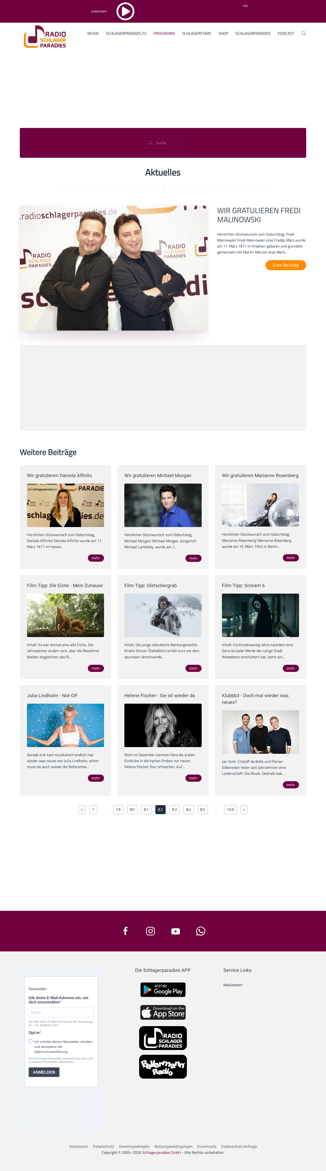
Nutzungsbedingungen (173, 1146)
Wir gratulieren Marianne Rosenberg (260, 475)
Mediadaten (232, 985)
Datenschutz (103, 1146)
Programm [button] (164, 33)
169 (230, 809)
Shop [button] (223, 33)
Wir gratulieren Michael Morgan (157, 475)
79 (118, 809)
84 (188, 809)
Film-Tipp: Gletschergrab (150, 585)
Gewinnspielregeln (134, 1146)
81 (146, 809)
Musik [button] (93, 33)
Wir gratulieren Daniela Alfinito (59, 475)
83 (174, 809)
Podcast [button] (286, 33)
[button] (303, 33)
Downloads (206, 1146)
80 (132, 809)
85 (202, 809)
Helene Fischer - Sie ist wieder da (159, 695)
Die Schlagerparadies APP (163, 970)
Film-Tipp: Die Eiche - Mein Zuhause (65, 585)
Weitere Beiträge (48, 452)
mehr (96, 558)
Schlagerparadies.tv (126, 33)
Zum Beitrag (286, 265)
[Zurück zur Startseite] (43, 36)
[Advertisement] (163, 86)
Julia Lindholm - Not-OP (52, 695)
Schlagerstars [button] (196, 33)
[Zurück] (82, 809)
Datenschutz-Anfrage (239, 1146)
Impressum (78, 1146)
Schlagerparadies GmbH (161, 1152)
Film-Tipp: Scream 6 (243, 585)
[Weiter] (244, 809)
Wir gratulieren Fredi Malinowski (259, 215)
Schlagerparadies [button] (253, 33)
